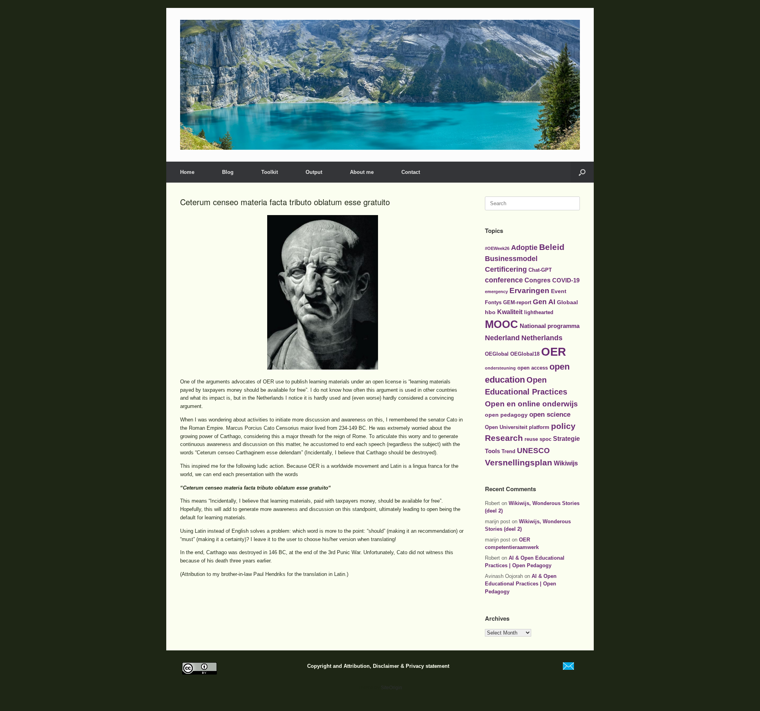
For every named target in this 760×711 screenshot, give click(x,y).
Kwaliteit (509, 311)
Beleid (551, 247)
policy (563, 426)
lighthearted (538, 312)
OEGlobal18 (525, 354)
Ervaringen (529, 290)
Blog (228, 172)
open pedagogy (506, 415)
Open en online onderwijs (531, 403)
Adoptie (524, 247)
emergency (496, 291)
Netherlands (541, 338)
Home (187, 172)
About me (362, 172)
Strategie (566, 438)
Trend (508, 451)
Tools (492, 451)
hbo (490, 312)
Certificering (506, 269)
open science (549, 414)
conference (504, 280)
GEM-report (517, 302)
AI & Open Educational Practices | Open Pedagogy (521, 584)
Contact (410, 172)
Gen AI (544, 302)
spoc (545, 439)
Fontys (493, 302)
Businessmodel (511, 259)
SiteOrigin (391, 687)
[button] (582, 172)
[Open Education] (380, 85)
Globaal (567, 302)
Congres (537, 280)
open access (532, 368)
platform (539, 427)
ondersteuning (500, 368)
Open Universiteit (506, 427)
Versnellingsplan (518, 462)
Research (504, 438)
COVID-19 (566, 280)
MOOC (501, 324)
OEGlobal (497, 354)
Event (558, 291)
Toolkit (269, 172)
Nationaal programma (550, 325)
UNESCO (533, 450)
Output (314, 172)
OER (553, 351)
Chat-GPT (540, 270)
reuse (531, 439)
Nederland (502, 338)
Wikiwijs (566, 463)
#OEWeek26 (497, 248)
